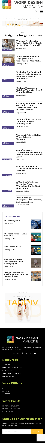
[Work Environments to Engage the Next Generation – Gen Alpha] (8, 60)
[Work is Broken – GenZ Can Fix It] (36, 237)
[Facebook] (9, 353)
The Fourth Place (12, 247)
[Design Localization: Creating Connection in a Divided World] (36, 276)
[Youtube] (35, 353)
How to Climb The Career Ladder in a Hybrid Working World (29, 121)
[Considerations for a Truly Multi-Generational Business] (8, 170)
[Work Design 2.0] (36, 224)
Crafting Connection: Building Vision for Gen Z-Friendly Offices (29, 90)
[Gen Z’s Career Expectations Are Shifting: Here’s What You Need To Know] (8, 154)
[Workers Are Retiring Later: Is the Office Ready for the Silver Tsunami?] (8, 45)
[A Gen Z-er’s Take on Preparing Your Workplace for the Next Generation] (8, 186)
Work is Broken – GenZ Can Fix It (15, 235)
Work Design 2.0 (12, 221)
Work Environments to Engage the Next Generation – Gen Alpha (28, 58)
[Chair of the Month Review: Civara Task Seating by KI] (36, 263)
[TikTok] (26, 353)
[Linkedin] (18, 353)
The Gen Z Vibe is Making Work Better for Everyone (29, 137)
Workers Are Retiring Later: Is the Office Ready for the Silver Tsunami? (29, 43)
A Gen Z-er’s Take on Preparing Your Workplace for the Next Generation (28, 185)
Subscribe (36, 432)
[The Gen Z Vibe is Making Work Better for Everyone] (8, 139)
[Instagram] (14, 353)
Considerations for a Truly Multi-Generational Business (29, 168)
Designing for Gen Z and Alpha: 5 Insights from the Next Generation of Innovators (29, 75)
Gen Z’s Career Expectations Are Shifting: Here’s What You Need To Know (29, 153)
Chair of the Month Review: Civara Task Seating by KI (13, 262)
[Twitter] (30, 353)
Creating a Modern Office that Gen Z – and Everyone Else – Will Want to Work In (29, 106)
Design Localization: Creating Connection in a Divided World (16, 275)
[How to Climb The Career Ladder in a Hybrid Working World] (8, 123)
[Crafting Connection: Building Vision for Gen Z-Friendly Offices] (8, 92)
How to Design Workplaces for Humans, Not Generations (29, 199)
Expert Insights (6, 65)
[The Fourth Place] (36, 250)
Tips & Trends (7, 50)
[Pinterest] (22, 353)
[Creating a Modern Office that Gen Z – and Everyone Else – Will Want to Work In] (8, 107)
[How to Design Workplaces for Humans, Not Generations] (8, 201)
